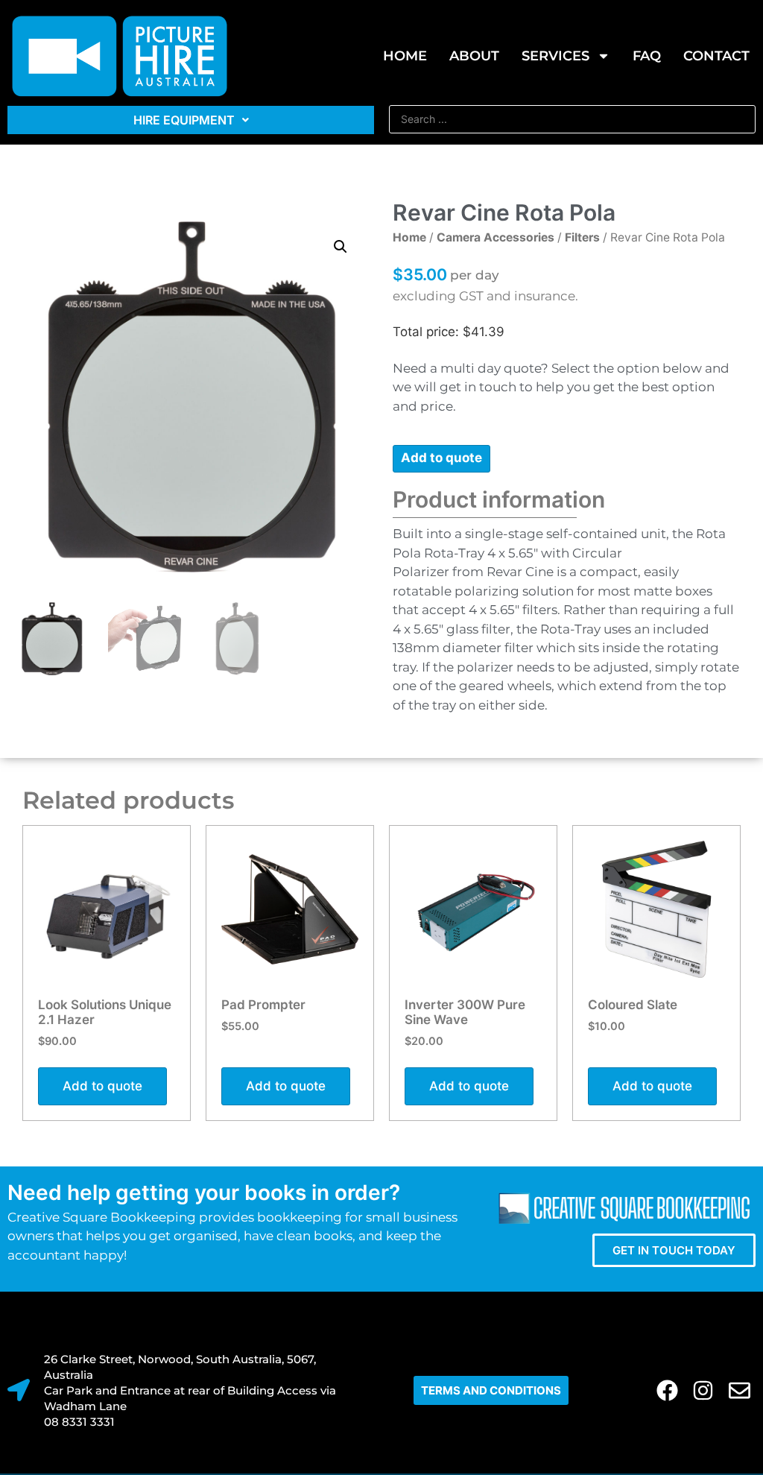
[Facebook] (667, 1390)
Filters (582, 237)
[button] (340, 246)
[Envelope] (739, 1390)
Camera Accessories (495, 237)
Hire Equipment (184, 120)
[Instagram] (703, 1390)
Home (405, 56)
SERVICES (555, 56)
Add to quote (441, 457)
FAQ (647, 56)
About (474, 56)
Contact (716, 56)
